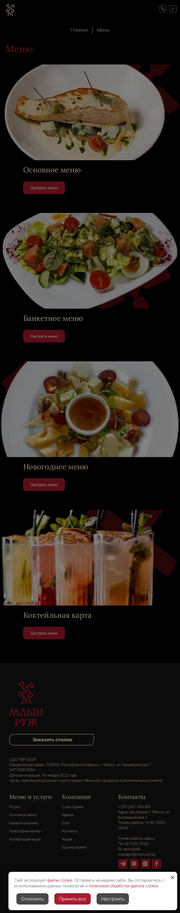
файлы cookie (59, 880)
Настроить (112, 899)
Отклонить (32, 899)
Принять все (72, 899)
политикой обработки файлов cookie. (124, 885)
